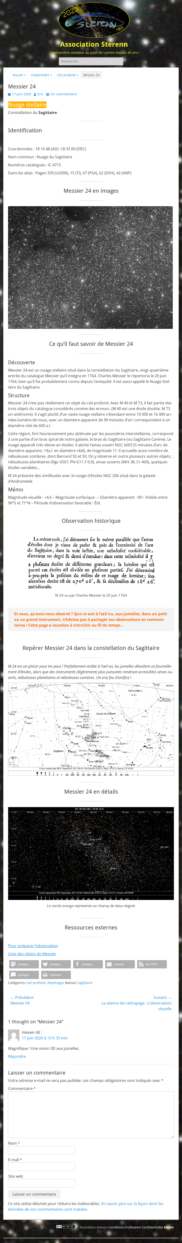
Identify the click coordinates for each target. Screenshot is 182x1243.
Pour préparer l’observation (33, 945)
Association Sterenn (94, 44)
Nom (14, 1143)
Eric (40, 94)
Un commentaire (63, 94)
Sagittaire (84, 982)
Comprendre (41, 75)
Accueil (19, 75)
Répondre (17, 1056)
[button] (24, 964)
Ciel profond (67, 75)
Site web (15, 1176)
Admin (169, 1227)
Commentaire (22, 1088)
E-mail (15, 1159)
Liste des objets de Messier (32, 953)
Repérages (55, 982)
